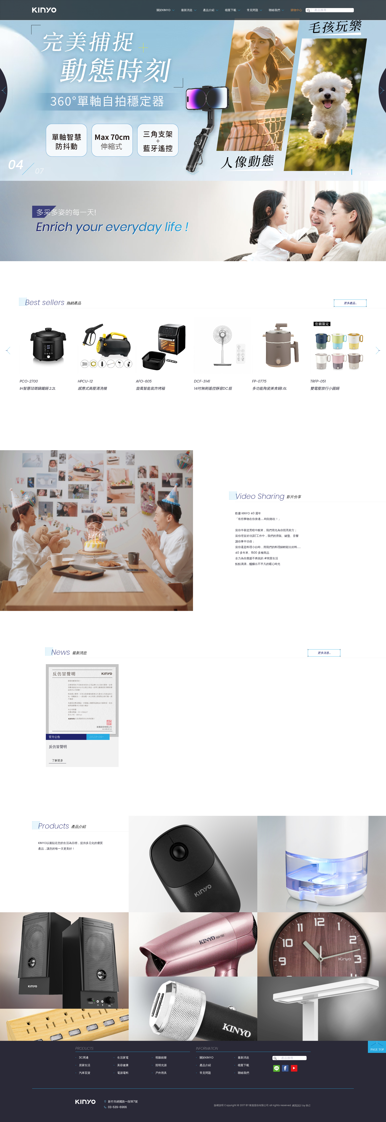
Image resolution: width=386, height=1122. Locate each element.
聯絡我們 (243, 1073)
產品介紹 (205, 1065)
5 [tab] (360, 172)
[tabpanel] (193, 90)
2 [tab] (334, 174)
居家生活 (84, 1065)
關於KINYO (207, 1058)
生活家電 (122, 1058)
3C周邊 (83, 1058)
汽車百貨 (84, 1073)
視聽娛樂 (161, 1058)
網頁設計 (297, 1105)
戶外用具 (161, 1073)
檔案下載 (243, 1065)
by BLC (306, 1105)
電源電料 (122, 1073)
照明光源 (161, 1065)
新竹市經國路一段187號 (123, 1101)
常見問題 (205, 1073)
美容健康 (122, 1065)
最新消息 (243, 1058)
